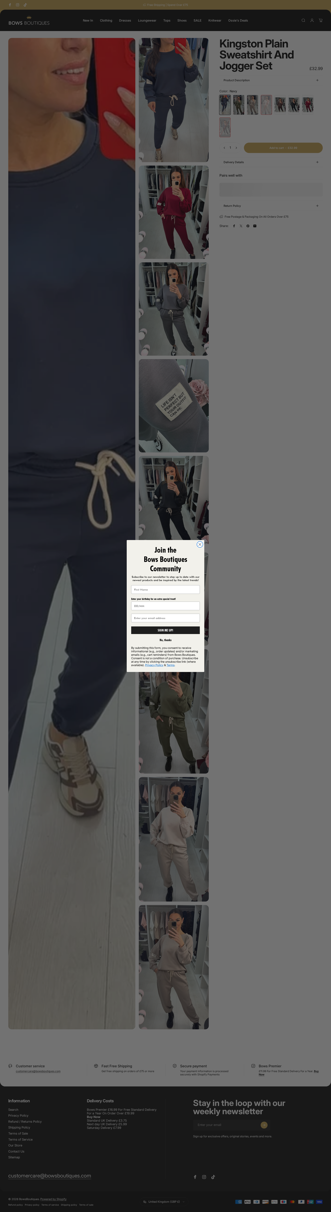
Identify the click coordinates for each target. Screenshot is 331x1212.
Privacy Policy (154, 665)
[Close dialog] (200, 544)
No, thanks (166, 640)
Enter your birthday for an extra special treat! (153, 599)
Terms (170, 665)
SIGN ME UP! (165, 630)
